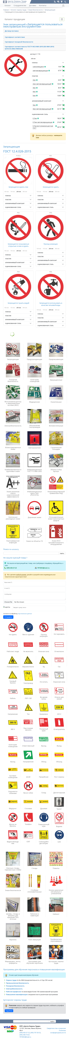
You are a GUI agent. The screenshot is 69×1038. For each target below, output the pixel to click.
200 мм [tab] (33, 58)
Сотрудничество (20, 5)
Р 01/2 (18, 156)
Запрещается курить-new (18, 187)
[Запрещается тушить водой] (18, 287)
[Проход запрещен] (51, 228)
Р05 (50, 272)
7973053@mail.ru (43, 568)
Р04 (18, 272)
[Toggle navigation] (61, 19)
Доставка (32, 5)
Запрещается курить (51, 187)
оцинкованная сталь (40, 114)
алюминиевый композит (41, 101)
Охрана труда (11, 980)
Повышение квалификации (17, 994)
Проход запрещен (51, 244)
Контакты (42, 5)
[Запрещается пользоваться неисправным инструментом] (15, 65)
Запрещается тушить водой (18, 303)
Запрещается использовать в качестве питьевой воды (50, 304)
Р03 (50, 213)
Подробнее (9, 1011)
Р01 (50, 156)
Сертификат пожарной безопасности (19, 42)
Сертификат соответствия (15, 37)
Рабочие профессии (13, 992)
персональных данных (25, 613)
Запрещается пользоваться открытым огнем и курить (18, 245)
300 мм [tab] (25, 191)
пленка (34, 62)
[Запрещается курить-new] (18, 171)
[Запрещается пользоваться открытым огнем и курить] (18, 228)
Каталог (8, 5)
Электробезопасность (14, 989)
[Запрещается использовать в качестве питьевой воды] (51, 287)
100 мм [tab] (6, 191)
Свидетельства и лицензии (56, 1028)
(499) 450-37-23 (11, 568)
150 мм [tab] (12, 191)
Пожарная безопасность (15, 986)
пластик (35, 76)
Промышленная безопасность (17, 983)
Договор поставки (12, 31)
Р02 (18, 213)
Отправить (8, 617)
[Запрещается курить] (51, 171)
